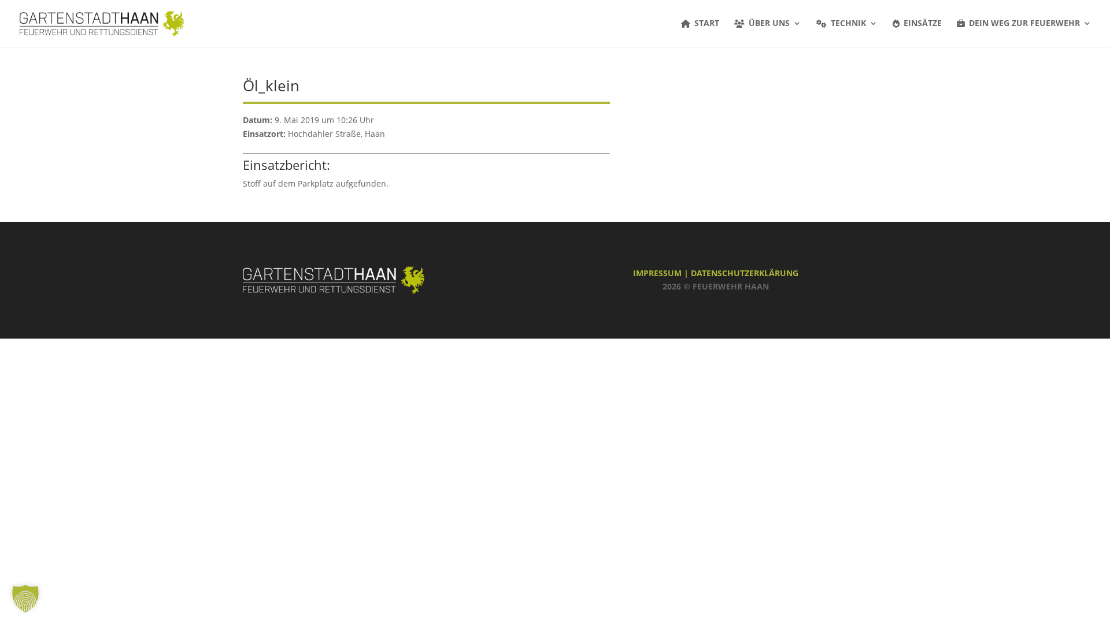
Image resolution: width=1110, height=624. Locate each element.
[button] (25, 598)
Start (706, 23)
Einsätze (923, 23)
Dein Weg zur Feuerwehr (1024, 23)
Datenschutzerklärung (744, 273)
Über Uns (769, 23)
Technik (848, 23)
